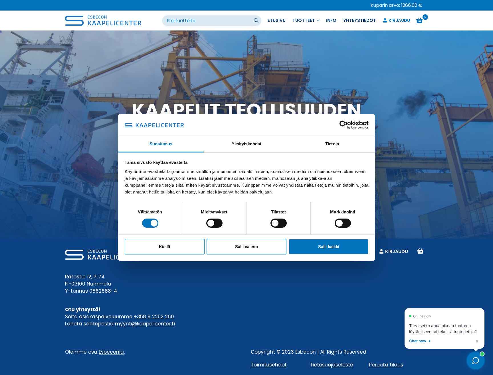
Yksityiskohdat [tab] (246, 143)
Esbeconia (111, 351)
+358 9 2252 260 (154, 316)
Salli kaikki (328, 246)
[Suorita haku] (256, 20)
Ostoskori (420, 251)
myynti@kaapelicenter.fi (145, 323)
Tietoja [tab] (332, 143)
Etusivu (277, 20)
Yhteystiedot (359, 20)
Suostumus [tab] (161, 143)
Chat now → (420, 341)
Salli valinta (246, 246)
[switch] (214, 223)
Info (331, 20)
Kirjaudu (399, 20)
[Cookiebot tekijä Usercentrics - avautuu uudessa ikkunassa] (344, 125)
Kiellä (164, 246)
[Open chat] (475, 360)
